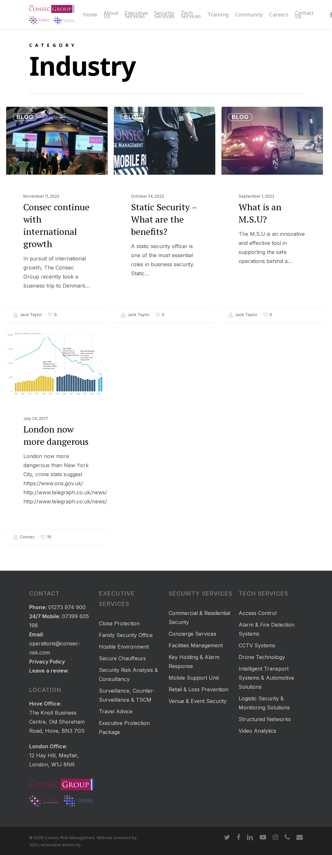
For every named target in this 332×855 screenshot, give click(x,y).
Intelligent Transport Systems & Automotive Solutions (266, 677)
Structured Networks (265, 719)
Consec (27, 536)
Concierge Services (192, 633)
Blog (25, 117)
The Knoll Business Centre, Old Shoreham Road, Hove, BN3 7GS (57, 721)
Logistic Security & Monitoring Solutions (264, 703)
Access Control (258, 613)
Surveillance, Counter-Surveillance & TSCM (127, 695)
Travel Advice (116, 711)
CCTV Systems (257, 645)
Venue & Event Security (198, 701)
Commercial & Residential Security (199, 617)
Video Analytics (257, 731)
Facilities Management (196, 645)
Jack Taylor (30, 314)
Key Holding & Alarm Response (194, 661)
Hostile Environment (124, 646)
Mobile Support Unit (194, 677)
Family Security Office (126, 635)
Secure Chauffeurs (122, 658)
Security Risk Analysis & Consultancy (128, 674)
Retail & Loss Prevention (198, 689)
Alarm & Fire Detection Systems (266, 629)
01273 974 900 (67, 607)
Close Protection (119, 623)
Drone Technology (262, 657)
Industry (33, 339)
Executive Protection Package (124, 727)
